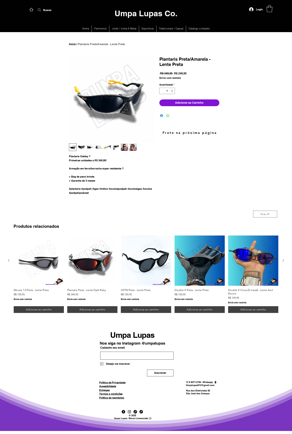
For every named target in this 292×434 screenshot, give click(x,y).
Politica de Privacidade (112, 382)
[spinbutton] (167, 91)
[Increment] (172, 91)
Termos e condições (111, 393)
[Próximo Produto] (283, 260)
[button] (269, 8)
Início (72, 44)
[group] (146, 274)
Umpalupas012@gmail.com (200, 385)
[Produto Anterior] (9, 260)
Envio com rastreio (170, 78)
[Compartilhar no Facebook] (162, 116)
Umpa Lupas (132, 334)
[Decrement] (162, 91)
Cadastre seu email (112, 347)
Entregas (104, 390)
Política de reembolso (111, 397)
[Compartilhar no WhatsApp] (168, 116)
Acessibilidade (107, 386)
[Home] (31, 10)
